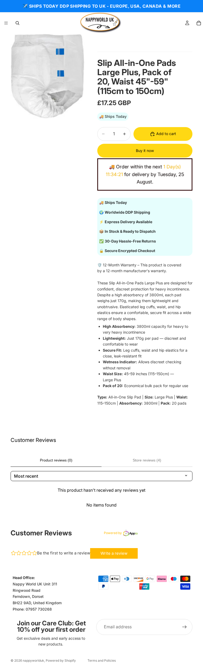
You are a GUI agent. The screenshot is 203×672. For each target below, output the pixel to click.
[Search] (17, 23)
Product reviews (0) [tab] (56, 460)
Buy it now (145, 150)
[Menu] (6, 23)
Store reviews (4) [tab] (147, 460)
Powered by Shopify (61, 660)
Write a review (113, 553)
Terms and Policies (101, 660)
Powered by (113, 533)
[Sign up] (184, 626)
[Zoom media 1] (48, 76)
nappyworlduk (33, 660)
